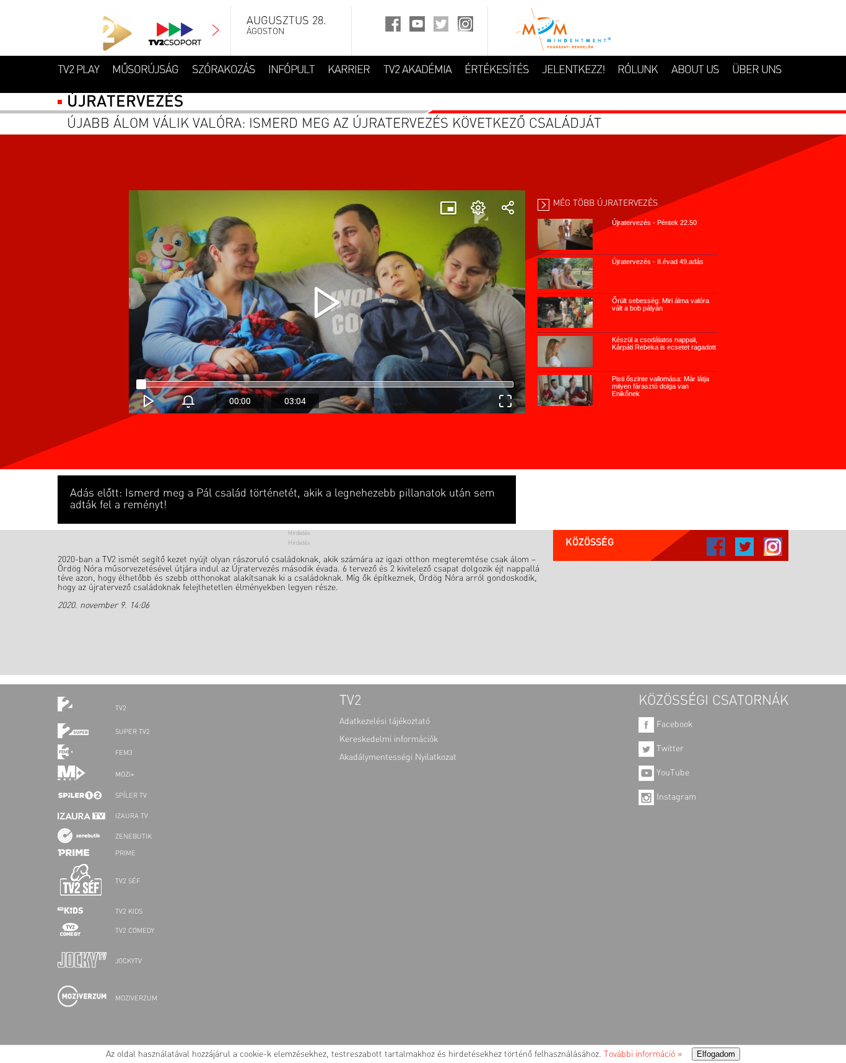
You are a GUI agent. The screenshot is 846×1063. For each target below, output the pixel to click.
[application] (327, 301)
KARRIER (349, 70)
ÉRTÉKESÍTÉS (496, 70)
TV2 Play (78, 70)
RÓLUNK (637, 70)
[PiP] (448, 207)
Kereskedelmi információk (388, 739)
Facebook (673, 724)
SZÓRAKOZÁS (223, 70)
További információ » (643, 1054)
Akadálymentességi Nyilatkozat (397, 757)
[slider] (188, 345)
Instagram (675, 797)
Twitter (669, 748)
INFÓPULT (291, 70)
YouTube (671, 773)
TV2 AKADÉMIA (417, 70)
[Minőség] (478, 207)
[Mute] (188, 401)
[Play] (327, 301)
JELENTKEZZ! (573, 70)
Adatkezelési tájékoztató (384, 721)
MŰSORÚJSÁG (145, 70)
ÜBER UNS (757, 70)
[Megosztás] (507, 207)
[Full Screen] (505, 401)
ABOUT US (695, 70)
